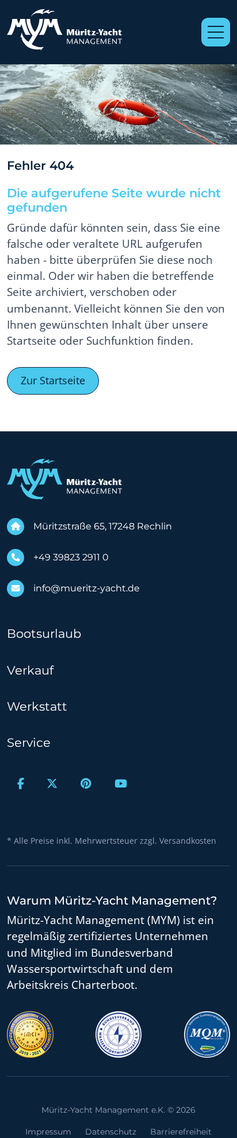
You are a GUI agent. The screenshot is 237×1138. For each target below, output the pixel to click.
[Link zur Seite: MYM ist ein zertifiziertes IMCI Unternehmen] (30, 1033)
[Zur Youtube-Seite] (120, 784)
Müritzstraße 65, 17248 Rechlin (102, 526)
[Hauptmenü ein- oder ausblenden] (215, 32)
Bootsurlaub (44, 633)
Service (29, 742)
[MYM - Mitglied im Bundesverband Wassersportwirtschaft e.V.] (118, 1033)
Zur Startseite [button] (53, 380)
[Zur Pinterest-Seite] (86, 784)
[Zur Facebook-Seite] (21, 784)
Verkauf (30, 670)
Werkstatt (37, 706)
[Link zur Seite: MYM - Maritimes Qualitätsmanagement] (207, 1033)
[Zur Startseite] (64, 29)
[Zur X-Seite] (52, 784)
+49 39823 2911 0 (71, 557)
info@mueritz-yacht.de (86, 588)
